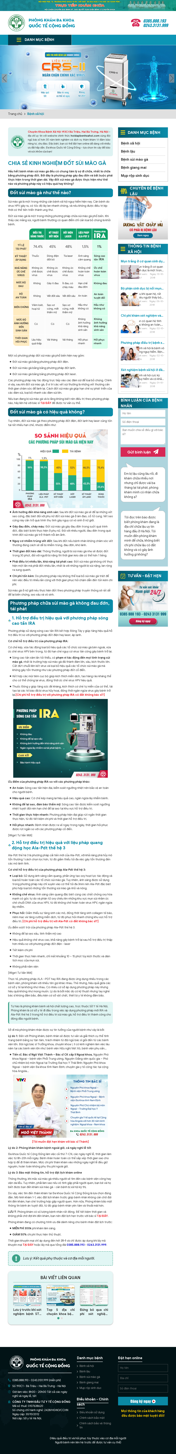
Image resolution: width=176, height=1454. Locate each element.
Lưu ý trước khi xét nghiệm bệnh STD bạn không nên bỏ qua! (27, 1312)
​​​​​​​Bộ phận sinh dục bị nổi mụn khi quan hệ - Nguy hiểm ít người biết (141, 289)
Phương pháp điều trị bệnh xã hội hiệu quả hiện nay (142, 343)
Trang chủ (15, 114)
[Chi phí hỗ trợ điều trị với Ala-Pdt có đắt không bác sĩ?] (60, 921)
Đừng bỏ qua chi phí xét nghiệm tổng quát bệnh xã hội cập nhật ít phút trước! (94, 1312)
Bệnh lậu (128, 151)
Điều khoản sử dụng (91, 1412)
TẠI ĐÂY (45, 403)
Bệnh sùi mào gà (134, 159)
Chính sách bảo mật (92, 1418)
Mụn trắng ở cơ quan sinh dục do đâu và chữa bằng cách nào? (142, 261)
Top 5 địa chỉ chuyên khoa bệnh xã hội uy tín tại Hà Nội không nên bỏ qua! (61, 1312)
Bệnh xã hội (35, 114)
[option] (88, 77)
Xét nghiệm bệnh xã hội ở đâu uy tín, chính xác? (142, 370)
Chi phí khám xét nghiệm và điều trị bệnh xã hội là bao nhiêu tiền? (141, 316)
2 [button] (61, 1318)
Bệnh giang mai (133, 167)
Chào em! (103, 1429)
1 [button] (58, 1318)
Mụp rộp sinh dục (135, 176)
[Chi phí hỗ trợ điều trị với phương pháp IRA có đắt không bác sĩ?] (60, 695)
